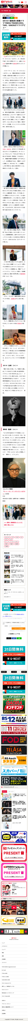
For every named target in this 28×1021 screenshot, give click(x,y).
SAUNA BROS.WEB (6, 980)
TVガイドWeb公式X (6, 996)
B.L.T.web (4, 970)
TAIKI (4, 149)
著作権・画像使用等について (8, 1007)
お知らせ (3, 1000)
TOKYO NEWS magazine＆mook (9, 966)
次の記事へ (24, 672)
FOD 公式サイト (7, 596)
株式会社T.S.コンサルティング (8, 993)
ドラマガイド (4, 946)
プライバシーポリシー (6, 1003)
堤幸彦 (15, 63)
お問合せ (3, 1010)
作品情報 (3, 959)
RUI (23, 147)
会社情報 (3, 1013)
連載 (3, 956)
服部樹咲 (23, 274)
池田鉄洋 (13, 299)
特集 (3, 952)
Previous (2, 931)
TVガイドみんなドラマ (6, 983)
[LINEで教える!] (12, 18)
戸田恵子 (19, 323)
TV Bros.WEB (4, 973)
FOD (5, 56)
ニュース (3, 949)
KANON (9, 149)
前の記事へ (4, 672)
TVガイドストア (5, 989)
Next (26, 931)
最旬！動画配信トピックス (8, 15)
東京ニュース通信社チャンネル (8, 986)
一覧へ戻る (14, 672)
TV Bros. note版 (5, 976)
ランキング (4, 962)
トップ (3, 943)
